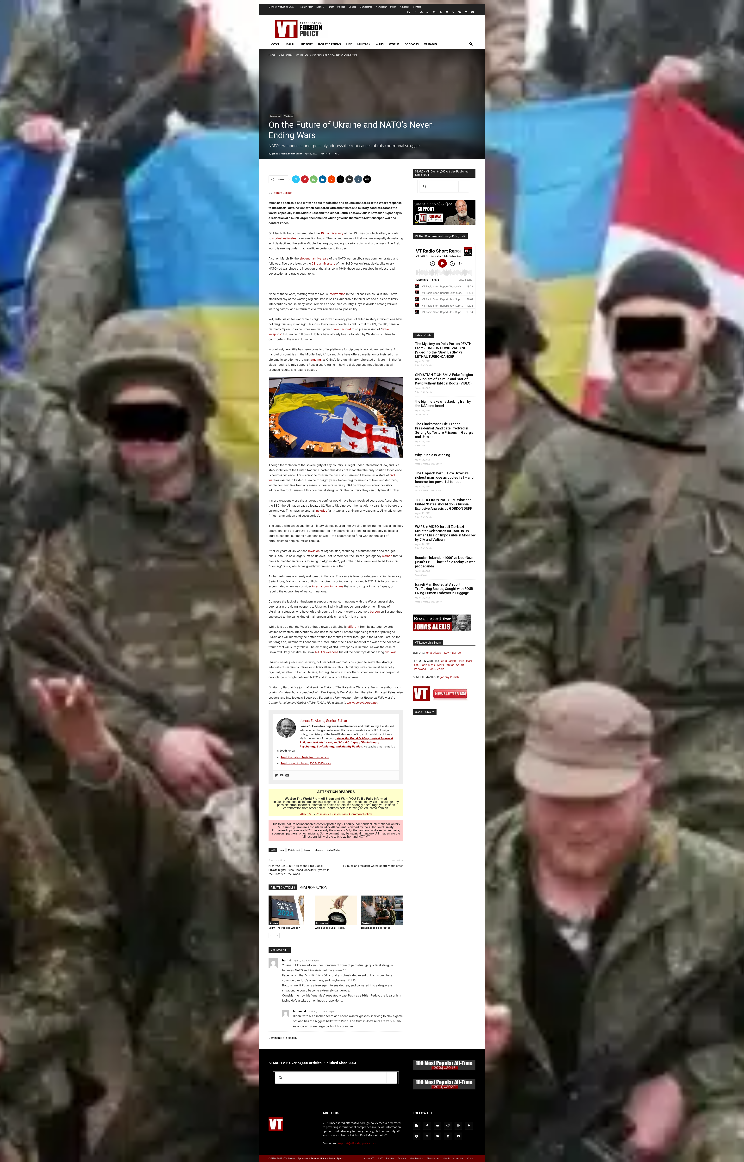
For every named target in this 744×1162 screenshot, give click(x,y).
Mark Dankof (445, 665)
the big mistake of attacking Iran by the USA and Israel (443, 403)
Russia (307, 849)
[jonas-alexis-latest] (442, 630)
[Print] (349, 179)
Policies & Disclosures (331, 814)
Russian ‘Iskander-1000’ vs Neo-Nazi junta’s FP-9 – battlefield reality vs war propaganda (445, 562)
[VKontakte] (460, 12)
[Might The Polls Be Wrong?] (290, 910)
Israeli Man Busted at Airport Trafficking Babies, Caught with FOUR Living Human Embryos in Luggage (444, 588)
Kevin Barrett (452, 652)
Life (349, 44)
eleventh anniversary (314, 258)
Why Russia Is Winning (432, 455)
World (394, 44)
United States (333, 849)
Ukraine (319, 849)
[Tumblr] (358, 179)
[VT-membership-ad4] (444, 224)
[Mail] (421, 12)
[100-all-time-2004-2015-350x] (444, 1069)
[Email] (340, 179)
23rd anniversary (323, 263)
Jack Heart (465, 661)
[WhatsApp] (314, 179)
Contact (417, 6)
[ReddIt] (331, 179)
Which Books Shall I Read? (330, 927)
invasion (314, 551)
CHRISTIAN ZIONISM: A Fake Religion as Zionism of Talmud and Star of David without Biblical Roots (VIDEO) (444, 379)
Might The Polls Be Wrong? (284, 927)
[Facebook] (415, 12)
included (321, 510)
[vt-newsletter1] (442, 700)
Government (285, 54)
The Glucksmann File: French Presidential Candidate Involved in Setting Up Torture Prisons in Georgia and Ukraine (444, 430)
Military (363, 44)
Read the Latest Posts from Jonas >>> (305, 757)
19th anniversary (332, 233)
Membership (366, 6)
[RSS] (440, 12)
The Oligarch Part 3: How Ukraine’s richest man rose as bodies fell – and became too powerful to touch (444, 477)
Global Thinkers (424, 712)
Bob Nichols (436, 669)
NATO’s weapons (326, 652)
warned (387, 556)
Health (290, 44)
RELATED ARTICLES (283, 887)
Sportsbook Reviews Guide (312, 1158)
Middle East (294, 849)
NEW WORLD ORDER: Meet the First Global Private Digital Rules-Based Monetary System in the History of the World (299, 870)
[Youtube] (472, 12)
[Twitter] (453, 12)
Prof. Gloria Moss (424, 665)
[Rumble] (434, 12)
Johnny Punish (449, 677)
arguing (315, 359)
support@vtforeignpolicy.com (357, 1143)
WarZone (288, 116)
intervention (337, 294)
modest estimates (284, 238)
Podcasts (412, 44)
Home (272, 54)
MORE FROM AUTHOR (313, 887)
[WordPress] (466, 12)
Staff (331, 6)
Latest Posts (423, 335)
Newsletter (381, 6)
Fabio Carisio (448, 661)
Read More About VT (373, 1135)
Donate (352, 6)
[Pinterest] (305, 179)
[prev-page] (271, 935)
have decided (341, 329)
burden (375, 611)
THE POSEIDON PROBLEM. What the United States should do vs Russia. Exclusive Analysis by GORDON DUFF (443, 504)
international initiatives (327, 586)
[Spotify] (447, 12)
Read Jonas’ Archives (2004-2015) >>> (306, 763)
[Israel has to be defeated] (382, 910)
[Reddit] (428, 12)
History (307, 44)
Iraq (282, 849)
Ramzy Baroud (283, 193)
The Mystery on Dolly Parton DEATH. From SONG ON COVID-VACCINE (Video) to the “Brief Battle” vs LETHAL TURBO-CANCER (443, 350)
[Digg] (367, 179)
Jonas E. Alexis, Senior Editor (287, 153)
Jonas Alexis (433, 652)
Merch (393, 6)
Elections (274, 922)
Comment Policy (360, 814)
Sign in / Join (307, 6)
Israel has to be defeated (375, 927)
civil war (390, 652)
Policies (341, 6)
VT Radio (430, 44)
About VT (321, 6)
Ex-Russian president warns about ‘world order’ (373, 866)
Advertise (404, 6)
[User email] (287, 775)
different (353, 626)
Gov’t (275, 44)
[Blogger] (409, 12)
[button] (470, 44)
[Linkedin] (322, 179)
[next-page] (277, 935)
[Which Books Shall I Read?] (336, 910)
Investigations (329, 44)
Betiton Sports (336, 1158)
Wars (380, 44)
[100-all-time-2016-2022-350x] (444, 1088)
